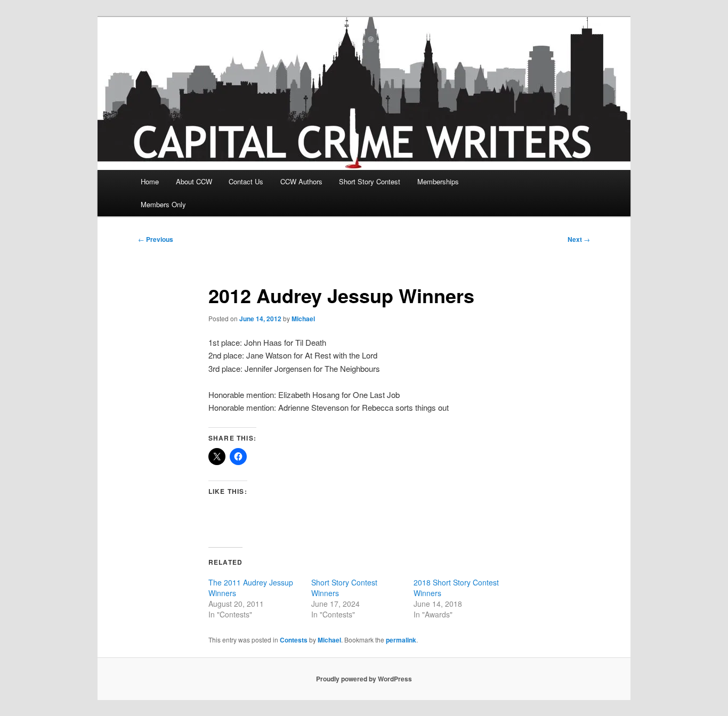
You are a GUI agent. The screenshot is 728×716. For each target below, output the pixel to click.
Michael (303, 318)
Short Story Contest (369, 181)
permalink (401, 640)
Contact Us (246, 181)
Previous (155, 239)
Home (150, 181)
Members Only (163, 204)
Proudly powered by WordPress (364, 679)
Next (579, 239)
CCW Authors (301, 181)
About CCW (194, 181)
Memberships (438, 181)
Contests (294, 640)
